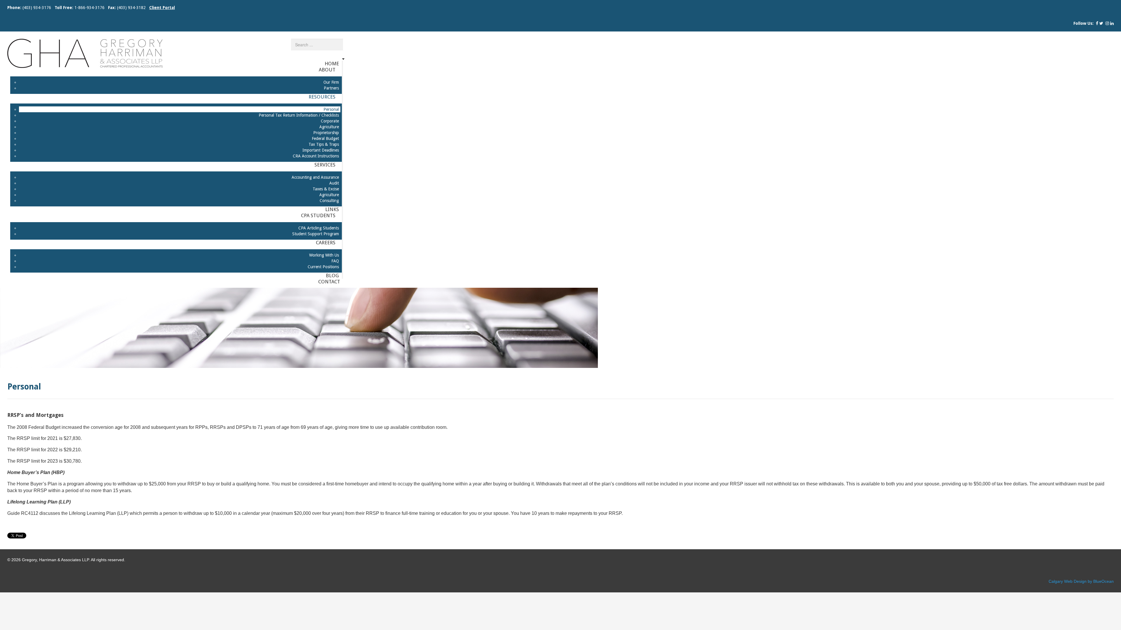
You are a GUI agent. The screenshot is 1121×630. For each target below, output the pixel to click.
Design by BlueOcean (1094, 581)
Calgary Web (1061, 581)
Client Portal (162, 7)
